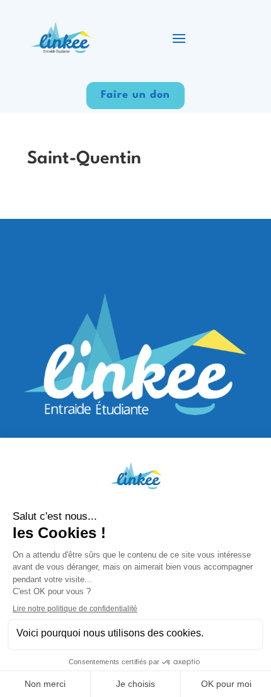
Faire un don (135, 95)
